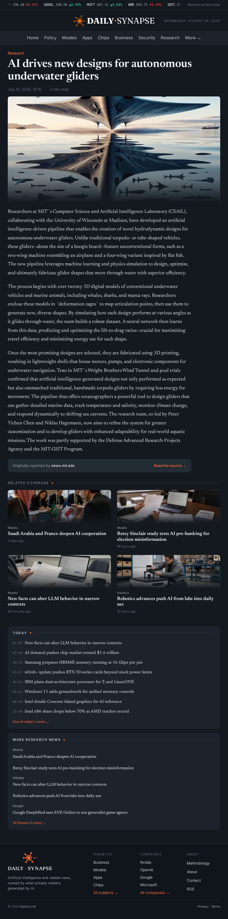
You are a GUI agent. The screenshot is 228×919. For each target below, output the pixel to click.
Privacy (203, 906)
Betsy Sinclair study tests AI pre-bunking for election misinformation (73, 768)
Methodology (198, 863)
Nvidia (145, 862)
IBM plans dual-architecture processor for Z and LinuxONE (79, 682)
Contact (194, 880)
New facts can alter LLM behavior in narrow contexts (73, 643)
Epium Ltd (28, 906)
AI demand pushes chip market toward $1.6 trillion (72, 653)
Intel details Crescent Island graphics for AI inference (73, 702)
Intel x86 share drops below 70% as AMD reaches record (77, 711)
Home (33, 37)
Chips (103, 37)
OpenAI (146, 870)
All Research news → (29, 823)
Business (124, 37)
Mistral (18, 750)
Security (146, 37)
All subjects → (105, 892)
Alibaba (18, 778)
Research (170, 37)
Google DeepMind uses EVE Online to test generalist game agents (70, 813)
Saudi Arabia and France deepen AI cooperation (57, 534)
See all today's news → (31, 721)
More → (193, 37)
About (192, 872)
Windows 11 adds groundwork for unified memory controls (79, 692)
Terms (215, 906)
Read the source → (170, 465)
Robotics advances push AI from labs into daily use (57, 796)
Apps (87, 37)
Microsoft (148, 885)
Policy (50, 37)
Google (18, 806)
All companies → (155, 892)
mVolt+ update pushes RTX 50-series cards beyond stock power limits (88, 672)
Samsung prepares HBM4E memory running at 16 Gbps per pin (84, 663)
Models (69, 37)
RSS (190, 889)
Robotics (123, 593)
